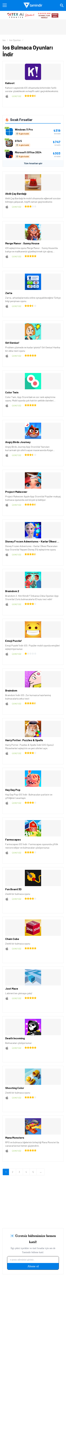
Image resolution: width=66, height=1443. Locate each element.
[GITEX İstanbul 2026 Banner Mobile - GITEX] (33, 15)
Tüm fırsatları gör (33, 163)
